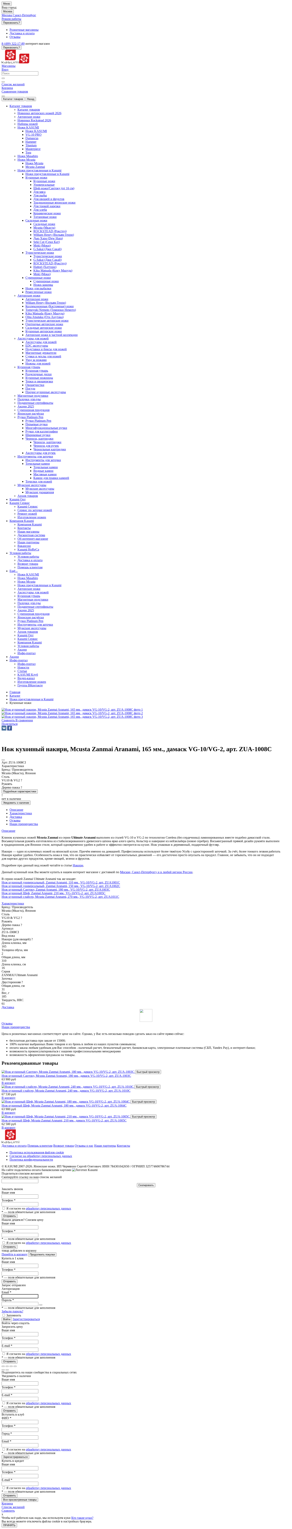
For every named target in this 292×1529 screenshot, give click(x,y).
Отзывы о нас (84, 1145)
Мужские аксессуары (39, 488)
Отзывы (7, 1023)
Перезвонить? (11, 22)
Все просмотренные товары (20, 1499)
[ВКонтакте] (4, 728)
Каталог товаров (13, 99)
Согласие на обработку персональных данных (41, 1156)
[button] (9, 724)
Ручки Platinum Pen (38, 420)
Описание (8, 830)
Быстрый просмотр (148, 1071)
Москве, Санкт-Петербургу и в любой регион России (156, 872)
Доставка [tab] (16, 817)
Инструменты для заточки (43, 460)
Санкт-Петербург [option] (24, 15)
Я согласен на (38, 1208)
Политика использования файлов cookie (37, 1152)
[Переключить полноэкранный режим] (11, 1366)
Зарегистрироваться (26, 1319)
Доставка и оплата (14, 1145)
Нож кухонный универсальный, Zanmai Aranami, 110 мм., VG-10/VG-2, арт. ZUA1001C (61, 882)
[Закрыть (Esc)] (3, 1366)
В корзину (8, 1083)
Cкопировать (146, 1185)
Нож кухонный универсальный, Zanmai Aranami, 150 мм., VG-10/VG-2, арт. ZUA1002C (61, 886)
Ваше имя (8, 1192)
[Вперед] (7, 1369)
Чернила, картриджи (47, 442)
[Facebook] (9, 728)
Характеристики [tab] (21, 813)
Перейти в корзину (14, 1254)
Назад (30, 99)
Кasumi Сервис (27, 506)
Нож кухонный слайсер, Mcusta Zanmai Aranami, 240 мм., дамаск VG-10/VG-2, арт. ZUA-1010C (66, 1090)
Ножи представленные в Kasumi (47, 174)
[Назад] (3, 1369)
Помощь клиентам (39, 1145)
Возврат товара (63, 1145)
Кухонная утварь (36, 370)
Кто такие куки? (82, 1517)
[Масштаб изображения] (15, 1366)
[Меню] (3, 96)
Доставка (8, 1007)
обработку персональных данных (48, 1208)
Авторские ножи (36, 299)
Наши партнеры (105, 1145)
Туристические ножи (47, 256)
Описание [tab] (16, 809)
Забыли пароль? (12, 1311)
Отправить (9, 1215)
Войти (6, 1319)
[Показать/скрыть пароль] (40, 1304)
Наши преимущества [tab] (24, 824)
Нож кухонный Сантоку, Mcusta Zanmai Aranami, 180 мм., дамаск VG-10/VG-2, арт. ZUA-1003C (66, 1075)
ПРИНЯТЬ (9, 1525)
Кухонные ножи (44, 181)
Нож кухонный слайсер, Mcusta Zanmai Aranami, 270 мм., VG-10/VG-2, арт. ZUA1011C (60, 896)
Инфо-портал (26, 664)
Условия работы (28, 556)
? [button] (21, 780)
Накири (78, 865)
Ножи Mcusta (34, 163)
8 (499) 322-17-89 (13, 43)
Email (6, 1292)
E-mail (7, 1345)
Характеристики (13, 903)
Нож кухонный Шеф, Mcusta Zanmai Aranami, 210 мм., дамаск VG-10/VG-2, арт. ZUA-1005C (64, 1120)
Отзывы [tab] (15, 820)
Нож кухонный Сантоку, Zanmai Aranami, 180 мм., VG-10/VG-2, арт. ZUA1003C (56, 889)
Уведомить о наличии (16, 802)
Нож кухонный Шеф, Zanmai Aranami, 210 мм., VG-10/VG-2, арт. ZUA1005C (53, 893)
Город (7, 1433)
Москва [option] (7, 15)
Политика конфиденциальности (31, 1159)
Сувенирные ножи (46, 281)
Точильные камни (45, 467)
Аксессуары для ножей (41, 342)
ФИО (6, 1418)
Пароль (8, 1300)
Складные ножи (44, 224)
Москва (7, 11)
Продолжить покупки (42, 1254)
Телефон (8, 1200)
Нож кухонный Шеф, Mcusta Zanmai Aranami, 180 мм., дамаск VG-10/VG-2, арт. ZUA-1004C (64, 1105)
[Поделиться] (7, 1366)
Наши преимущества (16, 1027)
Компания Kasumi (29, 524)
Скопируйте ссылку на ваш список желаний (32, 1177)
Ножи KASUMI (36, 131)
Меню (6, 3)
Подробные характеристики (19, 791)
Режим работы (11, 18)
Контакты (123, 1145)
